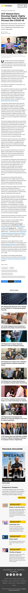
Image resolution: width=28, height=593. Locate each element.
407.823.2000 (23, 588)
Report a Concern (12, 583)
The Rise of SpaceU (15, 552)
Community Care (14, 524)
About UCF (6, 578)
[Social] (14, 574)
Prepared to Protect (10, 487)
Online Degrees (5, 580)
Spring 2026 (6, 483)
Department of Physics (9, 244)
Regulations (5, 583)
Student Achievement (21, 583)
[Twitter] (10, 574)
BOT (10, 578)
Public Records (23, 580)
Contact (14, 578)
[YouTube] (17, 574)
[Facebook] (7, 574)
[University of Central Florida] (11, 2)
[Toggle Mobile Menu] (26, 1)
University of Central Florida (14, 570)
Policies (10, 580)
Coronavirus (4, 268)
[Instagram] (20, 574)
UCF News (14, 585)
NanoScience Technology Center (9, 270)
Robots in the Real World (17, 507)
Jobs (22, 578)
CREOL (11, 268)
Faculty (18, 578)
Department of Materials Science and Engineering (13, 276)
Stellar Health (13, 539)
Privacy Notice (16, 580)
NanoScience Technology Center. (10, 100)
